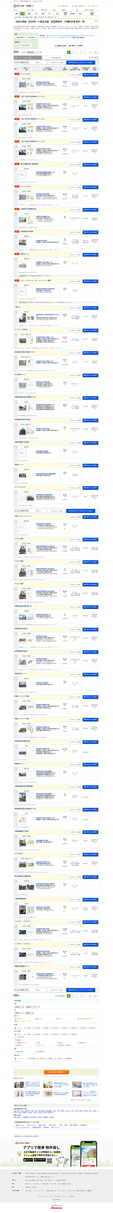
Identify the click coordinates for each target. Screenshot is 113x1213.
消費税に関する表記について (47, 1176)
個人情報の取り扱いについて (32, 1176)
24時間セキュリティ (22, 1042)
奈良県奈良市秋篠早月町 (22, 741)
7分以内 (46, 1034)
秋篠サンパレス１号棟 (22, 696)
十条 (22, 1111)
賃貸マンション (52, 1180)
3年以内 (37, 1028)
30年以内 (92, 1028)
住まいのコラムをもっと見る (81, 1100)
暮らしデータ (55, 1127)
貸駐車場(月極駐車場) (86, 1018)
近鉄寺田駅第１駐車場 (22, 442)
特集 (26, 1190)
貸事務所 (19, 1018)
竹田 (32, 1111)
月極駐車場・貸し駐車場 (29, 1117)
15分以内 (64, 1034)
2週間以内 (69, 1058)
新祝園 (24, 1112)
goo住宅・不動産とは (30, 1173)
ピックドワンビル (20, 487)
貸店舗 (39, 1018)
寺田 (76, 1111)
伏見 (36, 1111)
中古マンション (31, 1125)
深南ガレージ (19, 464)
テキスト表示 (28, 57)
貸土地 (60, 1018)
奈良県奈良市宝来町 (27, 231)
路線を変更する (21, 37)
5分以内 (37, 1034)
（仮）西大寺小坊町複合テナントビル (33, 96)
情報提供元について (19, 1136)
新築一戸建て (42, 1125)
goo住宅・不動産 (16, 1173)
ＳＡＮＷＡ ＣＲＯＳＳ (22, 921)
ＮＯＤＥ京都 (19, 538)
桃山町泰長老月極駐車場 (22, 876)
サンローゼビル (26, 74)
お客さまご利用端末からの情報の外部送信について (49, 1173)
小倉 (58, 1111)
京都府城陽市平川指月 (22, 831)
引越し (30, 1190)
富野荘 (81, 1111)
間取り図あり (17, 1117)
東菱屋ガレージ (20, 763)
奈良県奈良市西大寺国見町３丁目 (25, 808)
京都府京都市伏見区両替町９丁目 (25, 397)
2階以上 (61, 1042)
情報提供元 (80, 1173)
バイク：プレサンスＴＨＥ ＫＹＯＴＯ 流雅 (35, 280)
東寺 (18, 1111)
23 (90, 52)
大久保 (67, 1111)
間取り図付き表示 (56, 57)
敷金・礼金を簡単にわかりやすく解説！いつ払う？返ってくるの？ (90, 1084)
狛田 (20, 1112)
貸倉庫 (51, 1117)
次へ (95, 52)
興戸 (90, 1111)
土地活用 (34, 1187)
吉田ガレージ (25, 254)
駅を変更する (32, 37)
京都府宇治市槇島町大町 (28, 209)
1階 (39, 1042)
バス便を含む (20, 1037)
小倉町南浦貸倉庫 (20, 898)
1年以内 (28, 1028)
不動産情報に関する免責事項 (31, 1136)
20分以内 (74, 1034)
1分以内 (28, 1034)
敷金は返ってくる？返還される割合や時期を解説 (61, 1093)
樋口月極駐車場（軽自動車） (30, 164)
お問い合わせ (57, 1196)
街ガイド (64, 1190)
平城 (44, 1112)
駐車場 (58, 1180)
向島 (54, 1111)
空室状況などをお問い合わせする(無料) (82, 62)
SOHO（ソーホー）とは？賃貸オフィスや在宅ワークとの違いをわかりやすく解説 (32, 1084)
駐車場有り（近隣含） (65, 1045)
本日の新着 (32, 1058)
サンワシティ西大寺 (21, 329)
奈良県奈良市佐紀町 (21, 628)
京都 (15, 1111)
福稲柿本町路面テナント (22, 966)
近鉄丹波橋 (41, 1111)
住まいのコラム (71, 1190)
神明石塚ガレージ (20, 673)
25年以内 (83, 1028)
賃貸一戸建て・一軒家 (41, 1180)
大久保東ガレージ (20, 374)
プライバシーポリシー (43, 1196)
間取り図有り (20, 1051)
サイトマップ (65, 1196)
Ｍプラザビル (19, 853)
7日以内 (59, 1058)
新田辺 (86, 1111)
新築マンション (20, 1125)
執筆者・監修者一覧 (81, 1190)
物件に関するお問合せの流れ (69, 1173)
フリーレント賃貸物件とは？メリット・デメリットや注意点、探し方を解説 (90, 1093)
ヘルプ (51, 1196)
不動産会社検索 (36, 1127)
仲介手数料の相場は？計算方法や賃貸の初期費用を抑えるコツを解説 (32, 1093)
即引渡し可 (83, 1042)
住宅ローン (70, 1183)
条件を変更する (26, 45)
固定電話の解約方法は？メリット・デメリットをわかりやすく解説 (61, 1084)
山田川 (35, 1112)
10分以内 (55, 1034)
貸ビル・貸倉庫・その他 (23, 1021)
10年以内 (55, 1028)
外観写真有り (41, 1051)
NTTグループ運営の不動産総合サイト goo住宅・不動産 (28, 1)
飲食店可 (19, 1045)
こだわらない (21, 1058)
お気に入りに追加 (57, 62)
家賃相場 (46, 1127)
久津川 (72, 1111)
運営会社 (72, 1196)
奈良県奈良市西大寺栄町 (22, 419)
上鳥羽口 (27, 1111)
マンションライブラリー (22, 1127)
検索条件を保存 (61, 45)
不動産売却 (28, 1187)
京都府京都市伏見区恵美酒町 (24, 786)
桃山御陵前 (49, 1111)
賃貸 (66, 1125)
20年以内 (74, 1028)
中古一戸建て (52, 1125)
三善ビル (17, 307)
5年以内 (46, 1028)
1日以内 (42, 1058)
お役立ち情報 (15, 1190)
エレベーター (41, 1045)
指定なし (20, 1028)
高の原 (40, 1112)
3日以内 (50, 1058)
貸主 (39, 1007)
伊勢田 (62, 1111)
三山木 (94, 1111)
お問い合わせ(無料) (91, 74)
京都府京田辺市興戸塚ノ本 (23, 606)
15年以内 (64, 1028)
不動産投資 (83, 1125)
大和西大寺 (50, 1112)
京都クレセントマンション (23, 516)
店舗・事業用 (73, 1125)
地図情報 (89, 1190)
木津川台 (29, 1112)
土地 (60, 1125)
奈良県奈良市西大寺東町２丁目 (24, 352)
